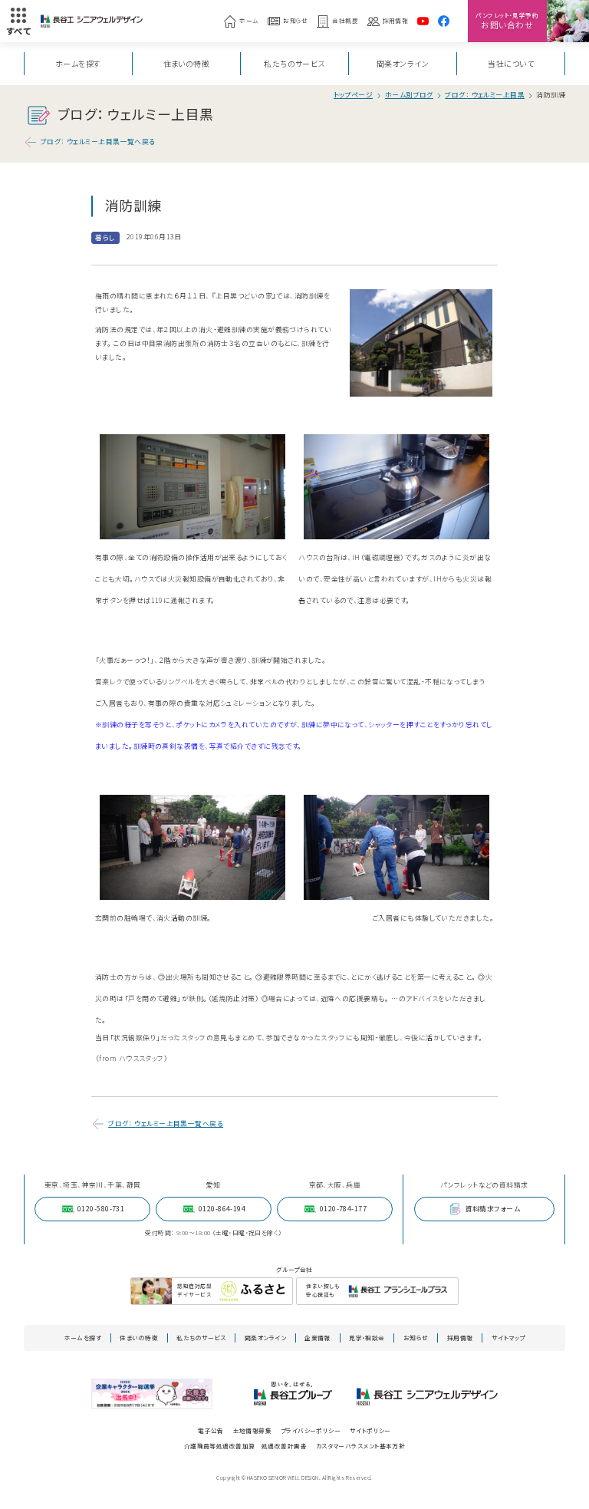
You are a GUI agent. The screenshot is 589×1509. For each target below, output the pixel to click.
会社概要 (345, 20)
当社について (511, 63)
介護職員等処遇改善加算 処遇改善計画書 (245, 1445)
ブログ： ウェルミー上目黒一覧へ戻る (98, 142)
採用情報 (396, 20)
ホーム (248, 20)
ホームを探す (78, 63)
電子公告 (211, 1430)
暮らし (105, 237)
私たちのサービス (294, 63)
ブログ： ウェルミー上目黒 (485, 95)
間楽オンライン (403, 63)
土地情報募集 (252, 1430)
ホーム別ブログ (409, 95)
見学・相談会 (367, 1337)
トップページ (353, 95)
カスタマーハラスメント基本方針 (361, 1445)
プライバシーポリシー (311, 1430)
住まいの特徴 (186, 63)
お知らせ (295, 20)
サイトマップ (508, 1337)
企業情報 (317, 1337)
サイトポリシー (370, 1430)
